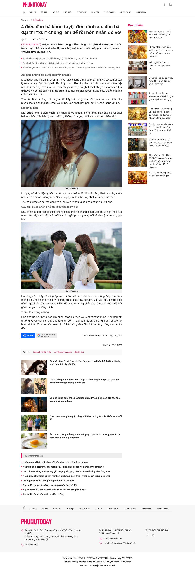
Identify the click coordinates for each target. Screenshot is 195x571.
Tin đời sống (163, 509)
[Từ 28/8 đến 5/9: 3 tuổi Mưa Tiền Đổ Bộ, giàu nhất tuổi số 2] (137, 36)
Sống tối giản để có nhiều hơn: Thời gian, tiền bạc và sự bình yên (161, 81)
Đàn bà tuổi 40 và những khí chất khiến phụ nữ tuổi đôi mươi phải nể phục (58, 63)
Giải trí (95, 12)
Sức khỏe (82, 12)
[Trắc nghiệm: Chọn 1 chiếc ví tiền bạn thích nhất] (137, 67)
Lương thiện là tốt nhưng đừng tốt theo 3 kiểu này (48, 480)
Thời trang (109, 12)
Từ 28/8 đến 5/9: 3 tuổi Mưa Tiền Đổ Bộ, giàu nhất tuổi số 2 (160, 34)
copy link (118, 335)
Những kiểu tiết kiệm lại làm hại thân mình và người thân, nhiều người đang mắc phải (66, 476)
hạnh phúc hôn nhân (42, 352)
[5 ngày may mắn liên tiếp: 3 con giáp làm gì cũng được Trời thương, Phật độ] (137, 129)
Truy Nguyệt (116, 345)
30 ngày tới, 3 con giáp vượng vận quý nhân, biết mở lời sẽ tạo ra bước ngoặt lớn (161, 51)
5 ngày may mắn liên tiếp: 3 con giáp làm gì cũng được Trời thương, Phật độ (161, 129)
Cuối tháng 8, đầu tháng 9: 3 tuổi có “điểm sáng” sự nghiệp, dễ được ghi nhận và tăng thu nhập (160, 113)
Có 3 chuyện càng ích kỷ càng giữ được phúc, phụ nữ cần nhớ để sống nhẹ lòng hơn (66, 471)
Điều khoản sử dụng (88, 565)
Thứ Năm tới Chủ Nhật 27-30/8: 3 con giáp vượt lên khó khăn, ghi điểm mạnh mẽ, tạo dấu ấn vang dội (160, 161)
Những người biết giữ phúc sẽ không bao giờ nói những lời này (55, 462)
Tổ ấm (44, 12)
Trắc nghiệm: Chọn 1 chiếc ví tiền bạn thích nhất (159, 65)
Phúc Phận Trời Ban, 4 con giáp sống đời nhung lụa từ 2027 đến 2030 (160, 142)
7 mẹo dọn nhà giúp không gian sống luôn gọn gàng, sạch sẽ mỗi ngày (161, 96)
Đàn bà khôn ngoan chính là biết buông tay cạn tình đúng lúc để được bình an (60, 58)
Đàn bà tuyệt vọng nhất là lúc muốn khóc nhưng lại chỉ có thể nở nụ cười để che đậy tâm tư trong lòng (71, 67)
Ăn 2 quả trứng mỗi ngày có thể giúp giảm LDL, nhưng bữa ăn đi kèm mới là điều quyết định (85, 436)
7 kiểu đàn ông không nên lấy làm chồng (43, 494)
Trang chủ (25, 20)
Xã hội (33, 12)
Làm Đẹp (68, 12)
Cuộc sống (125, 12)
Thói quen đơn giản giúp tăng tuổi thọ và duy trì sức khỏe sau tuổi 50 (86, 418)
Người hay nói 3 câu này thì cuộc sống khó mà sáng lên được (54, 489)
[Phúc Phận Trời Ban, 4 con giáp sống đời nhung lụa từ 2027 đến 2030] (137, 144)
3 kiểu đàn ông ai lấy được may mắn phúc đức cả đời (50, 485)
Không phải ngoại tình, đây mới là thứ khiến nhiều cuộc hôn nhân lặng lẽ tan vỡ (63, 467)
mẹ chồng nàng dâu (63, 352)
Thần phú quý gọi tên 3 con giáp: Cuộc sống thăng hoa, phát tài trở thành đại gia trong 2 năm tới (84, 381)
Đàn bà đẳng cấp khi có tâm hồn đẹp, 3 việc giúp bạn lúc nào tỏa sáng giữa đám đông (85, 399)
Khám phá (141, 12)
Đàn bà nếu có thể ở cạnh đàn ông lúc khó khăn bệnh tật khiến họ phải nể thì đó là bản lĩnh (85, 363)
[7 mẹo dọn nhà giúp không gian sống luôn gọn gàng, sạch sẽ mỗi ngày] (137, 98)
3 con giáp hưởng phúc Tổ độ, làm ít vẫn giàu (160, 174)
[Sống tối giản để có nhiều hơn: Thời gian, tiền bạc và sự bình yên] (137, 82)
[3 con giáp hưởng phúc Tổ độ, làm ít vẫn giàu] (137, 177)
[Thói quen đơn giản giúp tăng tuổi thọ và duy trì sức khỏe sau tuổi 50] (34, 423)
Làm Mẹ (55, 12)
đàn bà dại (79, 352)
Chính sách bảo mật (106, 565)
